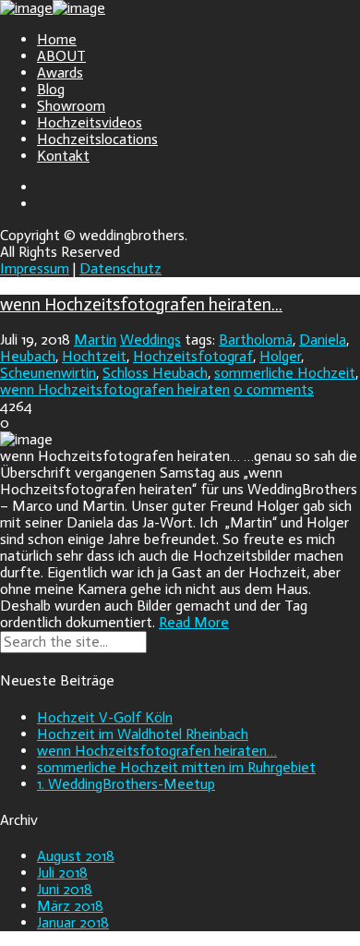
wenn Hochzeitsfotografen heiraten (115, 389)
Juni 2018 (64, 889)
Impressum (34, 268)
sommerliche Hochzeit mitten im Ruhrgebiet (176, 767)
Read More (194, 622)
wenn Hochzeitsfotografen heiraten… (141, 304)
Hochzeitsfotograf (193, 356)
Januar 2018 (73, 922)
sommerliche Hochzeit (284, 373)
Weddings (150, 339)
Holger (280, 356)
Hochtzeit (94, 356)
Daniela (322, 339)
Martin (95, 339)
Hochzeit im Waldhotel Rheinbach (142, 734)
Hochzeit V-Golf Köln (105, 717)
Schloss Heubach (155, 373)
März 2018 (70, 906)
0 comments (274, 389)
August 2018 (75, 856)
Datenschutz (120, 268)
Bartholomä (256, 339)
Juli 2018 (62, 872)
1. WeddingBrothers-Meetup (126, 784)
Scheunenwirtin (48, 373)
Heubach (27, 356)
